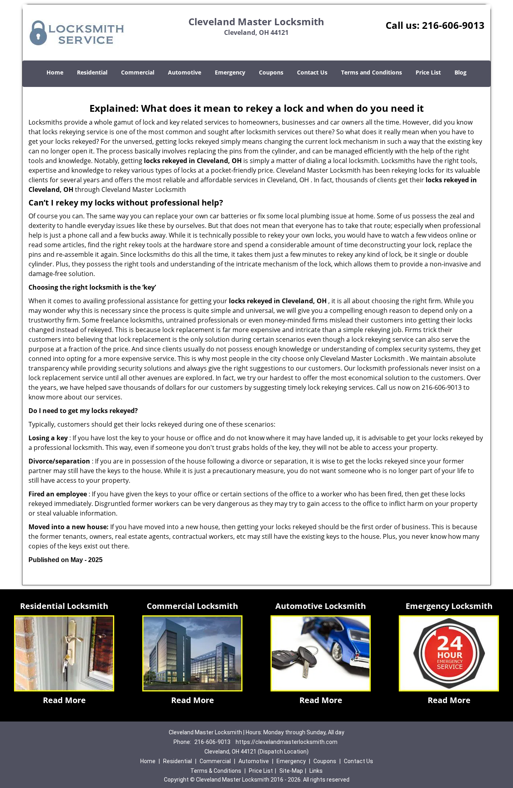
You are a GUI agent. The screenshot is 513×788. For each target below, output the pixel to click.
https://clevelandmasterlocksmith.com (286, 742)
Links (316, 771)
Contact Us (312, 72)
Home (54, 72)
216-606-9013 (453, 25)
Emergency (230, 72)
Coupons (271, 72)
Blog (460, 72)
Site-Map (291, 771)
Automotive (184, 72)
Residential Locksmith (64, 606)
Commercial (137, 72)
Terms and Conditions (371, 72)
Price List (428, 72)
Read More (64, 700)
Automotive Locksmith (320, 606)
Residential (92, 72)
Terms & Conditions (215, 771)
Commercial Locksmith (192, 606)
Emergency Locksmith (449, 606)
